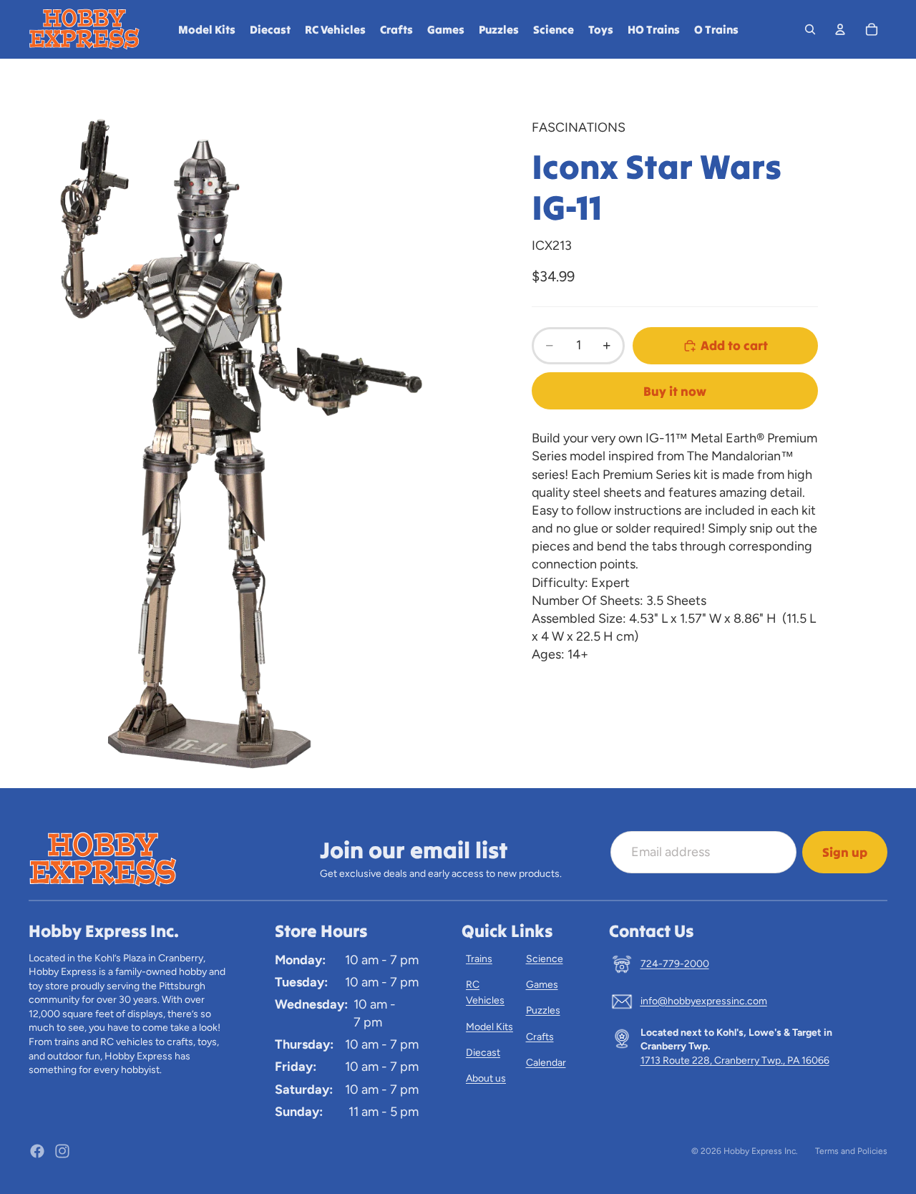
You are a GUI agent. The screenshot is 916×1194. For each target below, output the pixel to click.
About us (486, 1078)
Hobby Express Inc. (760, 1151)
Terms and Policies (851, 1151)
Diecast (483, 1053)
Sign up (844, 852)
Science (544, 959)
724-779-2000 (674, 964)
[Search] (810, 29)
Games (542, 985)
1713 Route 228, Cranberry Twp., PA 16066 (734, 1060)
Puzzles (543, 1010)
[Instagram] (62, 1151)
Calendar (546, 1063)
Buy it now (674, 391)
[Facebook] (37, 1151)
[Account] (840, 29)
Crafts (540, 1037)
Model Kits (489, 1027)
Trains (479, 959)
